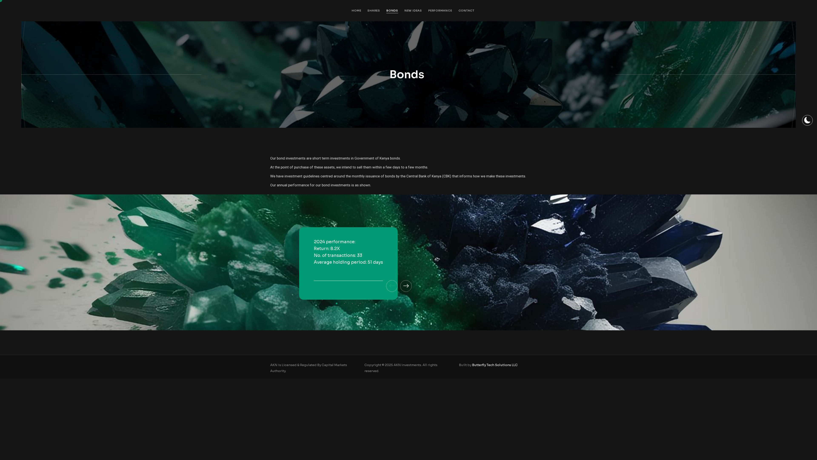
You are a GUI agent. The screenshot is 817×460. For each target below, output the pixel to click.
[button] (392, 286)
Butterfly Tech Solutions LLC (495, 365)
